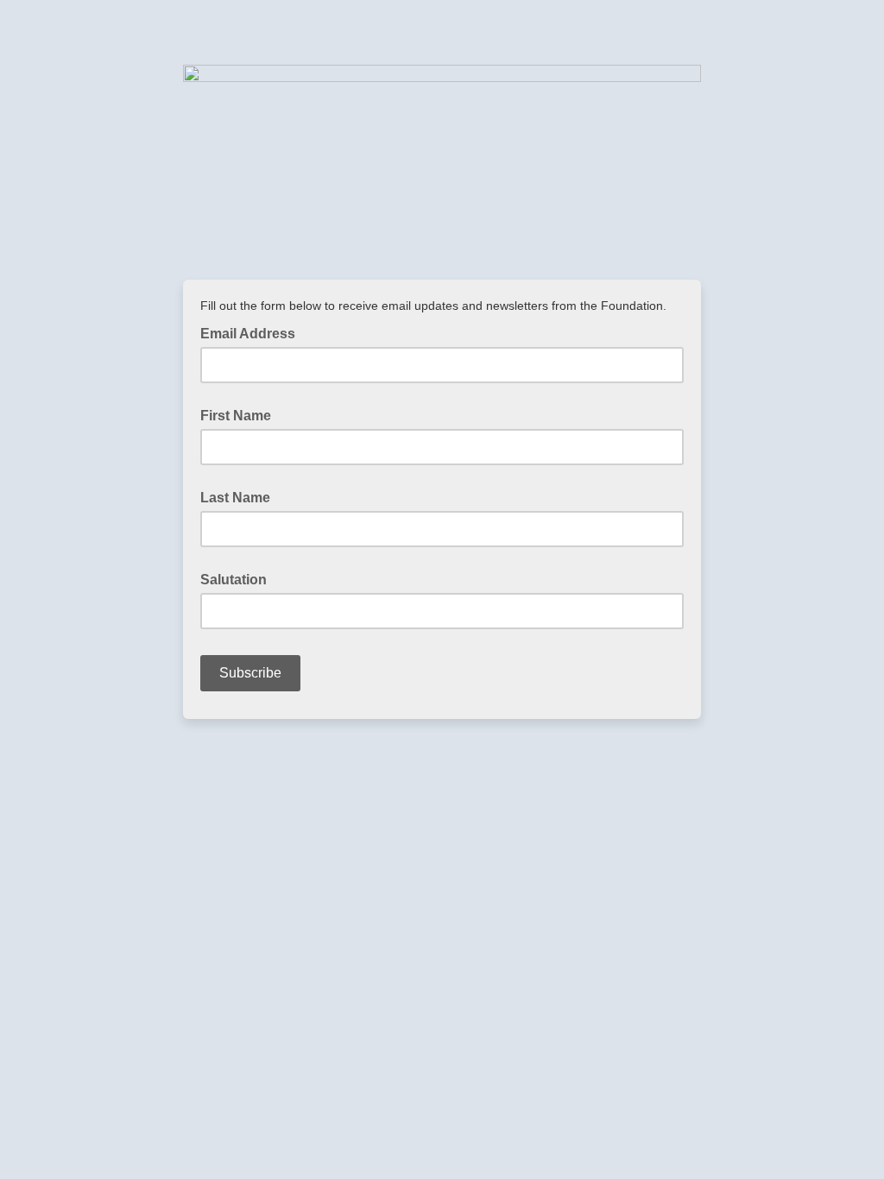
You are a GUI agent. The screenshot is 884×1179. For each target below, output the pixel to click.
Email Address (253, 332)
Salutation (233, 579)
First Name (235, 415)
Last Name (235, 497)
